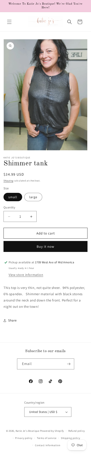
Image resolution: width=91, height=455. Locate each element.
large (33, 197)
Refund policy (76, 430)
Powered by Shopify (52, 430)
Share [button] (12, 320)
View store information (26, 275)
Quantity (9, 207)
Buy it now (45, 246)
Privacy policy (23, 438)
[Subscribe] (69, 363)
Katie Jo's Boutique (27, 430)
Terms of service (46, 438)
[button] (9, 22)
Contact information (47, 445)
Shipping (8, 180)
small (12, 197)
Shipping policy (70, 438)
